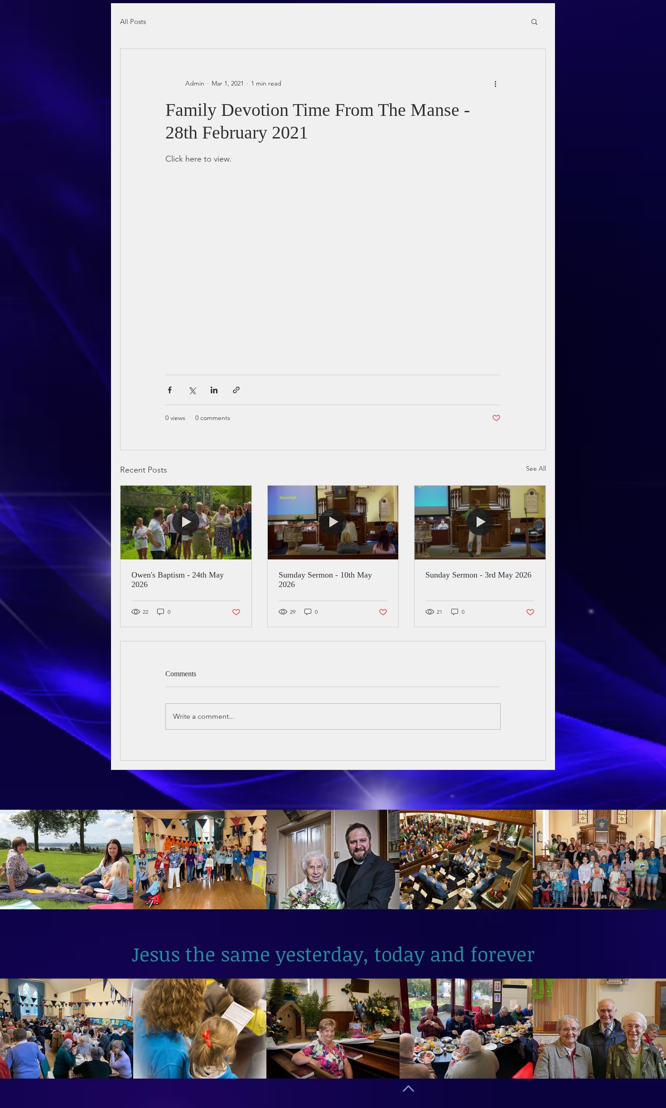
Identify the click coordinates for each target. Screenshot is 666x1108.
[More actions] (495, 83)
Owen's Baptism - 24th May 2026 (177, 579)
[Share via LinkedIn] (214, 390)
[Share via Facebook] (169, 390)
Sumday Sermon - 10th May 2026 (325, 579)
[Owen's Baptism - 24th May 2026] (186, 522)
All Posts (133, 21)
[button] (534, 21)
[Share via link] (236, 390)
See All (536, 468)
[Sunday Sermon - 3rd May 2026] (480, 522)
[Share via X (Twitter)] (192, 390)
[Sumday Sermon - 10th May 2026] (333, 522)
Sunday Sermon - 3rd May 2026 (478, 574)
